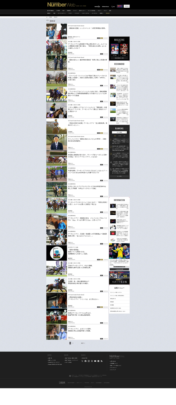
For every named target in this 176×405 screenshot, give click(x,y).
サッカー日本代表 (91, 10)
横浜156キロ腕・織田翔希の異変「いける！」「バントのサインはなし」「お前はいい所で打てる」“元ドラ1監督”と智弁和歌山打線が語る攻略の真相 (120, 148)
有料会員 (126, 6)
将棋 (54, 13)
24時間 (119, 135)
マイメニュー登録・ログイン (116, 292)
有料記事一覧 (113, 298)
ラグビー (70, 13)
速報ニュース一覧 (51, 360)
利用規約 (112, 301)
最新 (115, 135)
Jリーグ (74, 10)
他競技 (101, 13)
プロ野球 (58, 10)
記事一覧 (50, 358)
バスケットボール (85, 13)
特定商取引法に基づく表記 (115, 308)
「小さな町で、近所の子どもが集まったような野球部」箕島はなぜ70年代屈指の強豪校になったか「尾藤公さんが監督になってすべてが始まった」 (120, 163)
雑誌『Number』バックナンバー (71, 360)
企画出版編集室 (99, 382)
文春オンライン (79, 382)
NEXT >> (83, 343)
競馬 (110, 10)
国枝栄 (50, 17)
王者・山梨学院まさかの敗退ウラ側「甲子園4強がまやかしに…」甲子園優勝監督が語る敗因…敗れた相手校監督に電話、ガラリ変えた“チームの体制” (120, 171)
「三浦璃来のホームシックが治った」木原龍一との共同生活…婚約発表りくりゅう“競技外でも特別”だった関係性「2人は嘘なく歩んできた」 (120, 141)
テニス (105, 10)
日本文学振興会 (107, 382)
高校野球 (69, 10)
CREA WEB (87, 382)
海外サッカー (81, 10)
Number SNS (84, 358)
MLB (63, 10)
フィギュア (77, 13)
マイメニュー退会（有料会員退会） (117, 295)
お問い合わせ (113, 361)
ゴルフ (99, 10)
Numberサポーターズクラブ (53, 362)
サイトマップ (113, 369)
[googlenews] (98, 361)
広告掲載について (114, 363)
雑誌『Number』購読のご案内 (71, 358)
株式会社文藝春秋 (71, 382)
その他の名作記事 (119, 269)
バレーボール (94, 13)
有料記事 (107, 13)
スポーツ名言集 (68, 362)
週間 (124, 135)
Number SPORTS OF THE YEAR (55, 364)
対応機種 (112, 305)
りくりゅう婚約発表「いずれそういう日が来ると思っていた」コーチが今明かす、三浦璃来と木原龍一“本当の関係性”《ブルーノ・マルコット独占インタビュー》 (120, 156)
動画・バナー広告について (115, 365)
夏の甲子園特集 (50, 10)
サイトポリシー (113, 367)
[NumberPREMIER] (120, 6)
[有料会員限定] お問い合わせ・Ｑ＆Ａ (117, 311)
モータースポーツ (61, 13)
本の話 (92, 382)
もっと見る (119, 176)
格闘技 (48, 13)
